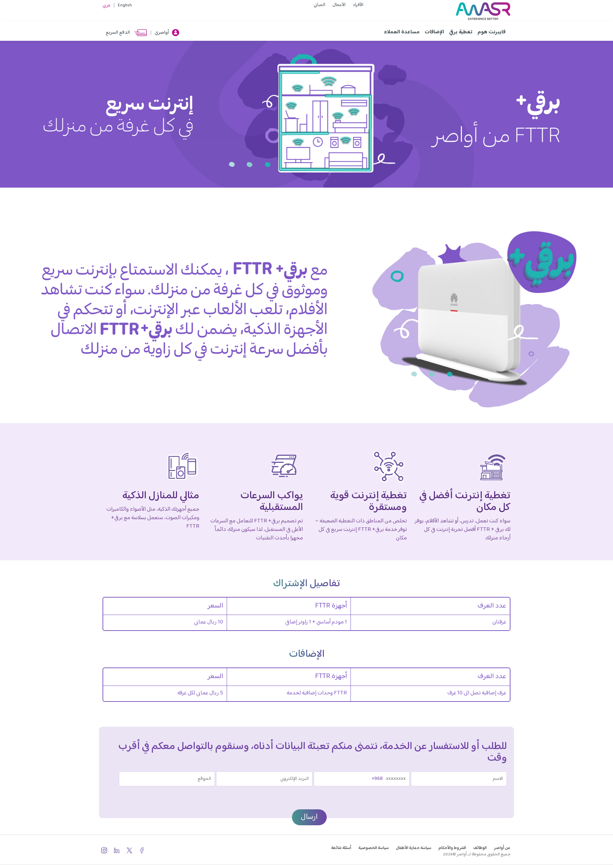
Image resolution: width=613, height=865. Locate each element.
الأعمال (339, 5)
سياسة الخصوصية (373, 848)
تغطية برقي (461, 32)
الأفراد (358, 5)
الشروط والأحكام (452, 848)
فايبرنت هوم (491, 32)
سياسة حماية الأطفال (413, 848)
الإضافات (434, 32)
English (125, 5)
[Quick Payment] (104, 32)
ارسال (309, 817)
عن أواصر (502, 848)
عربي (107, 5)
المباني (319, 5)
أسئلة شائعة (341, 848)
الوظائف (480, 848)
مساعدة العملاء (402, 32)
